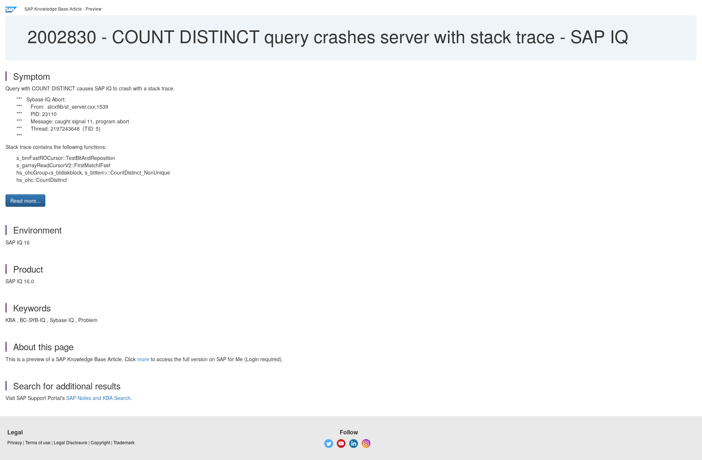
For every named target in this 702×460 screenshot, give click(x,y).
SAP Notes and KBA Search (98, 397)
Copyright (100, 442)
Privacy (14, 442)
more (143, 359)
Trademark (124, 442)
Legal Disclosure (70, 442)
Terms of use (37, 442)
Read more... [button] (25, 200)
